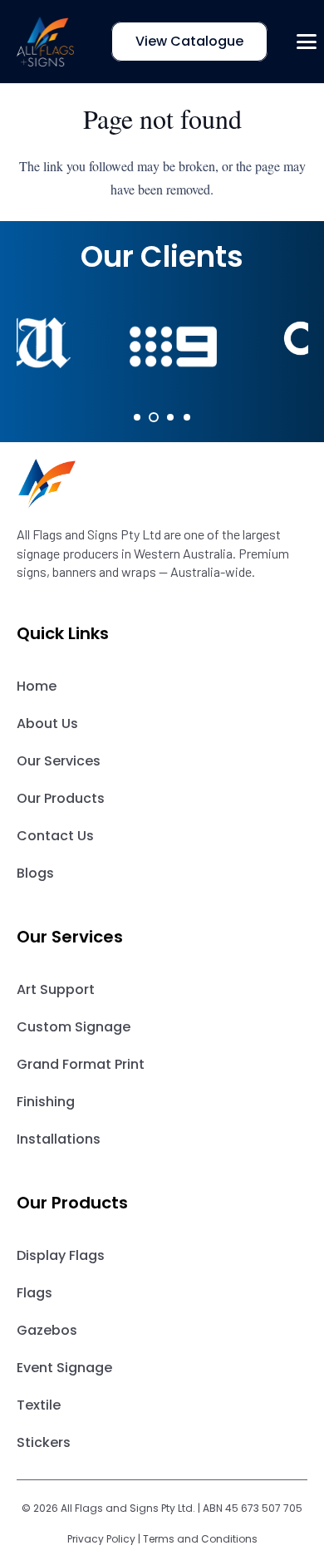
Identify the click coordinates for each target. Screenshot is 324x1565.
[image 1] (46, 41)
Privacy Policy (101, 1539)
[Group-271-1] (162, 484)
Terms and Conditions (200, 1539)
